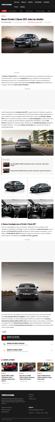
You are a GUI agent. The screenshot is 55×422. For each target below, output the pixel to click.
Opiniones (46, 2)
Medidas (30, 2)
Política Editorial (5, 411)
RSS (42, 412)
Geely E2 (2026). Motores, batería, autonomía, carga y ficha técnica (44, 377)
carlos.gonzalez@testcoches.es (36, 409)
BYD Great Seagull (40, 11)
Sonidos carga (29, 11)
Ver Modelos (50, 360)
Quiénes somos (32, 398)
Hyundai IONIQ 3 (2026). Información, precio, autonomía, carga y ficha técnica (8, 378)
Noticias (16, 2)
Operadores (38, 2)
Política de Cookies (5, 409)
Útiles (16, 7)
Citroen (4, 331)
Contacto (31, 396)
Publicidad (31, 394)
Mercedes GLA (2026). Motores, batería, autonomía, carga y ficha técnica (27, 377)
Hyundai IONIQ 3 (13, 11)
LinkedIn (46, 412)
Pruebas (22, 7)
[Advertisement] (31, 64)
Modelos (23, 2)
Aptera (21, 11)
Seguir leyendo (9, 360)
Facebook (31, 412)
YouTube (38, 412)
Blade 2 (49, 11)
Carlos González (7, 22)
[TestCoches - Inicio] (6, 4)
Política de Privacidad (6, 407)
